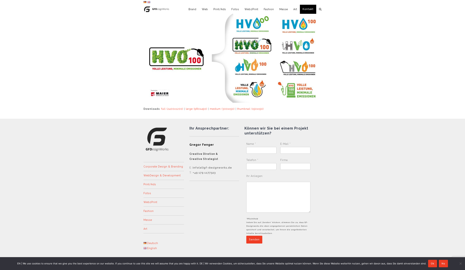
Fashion (148, 211)
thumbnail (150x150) (250, 108)
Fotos (147, 193)
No (443, 263)
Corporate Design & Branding (163, 166)
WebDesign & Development (162, 175)
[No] (460, 263)
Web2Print (150, 202)
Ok (432, 263)
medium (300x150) (222, 108)
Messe (147, 219)
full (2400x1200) (172, 108)
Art (145, 228)
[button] (320, 9)
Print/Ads (149, 184)
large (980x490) (196, 108)
